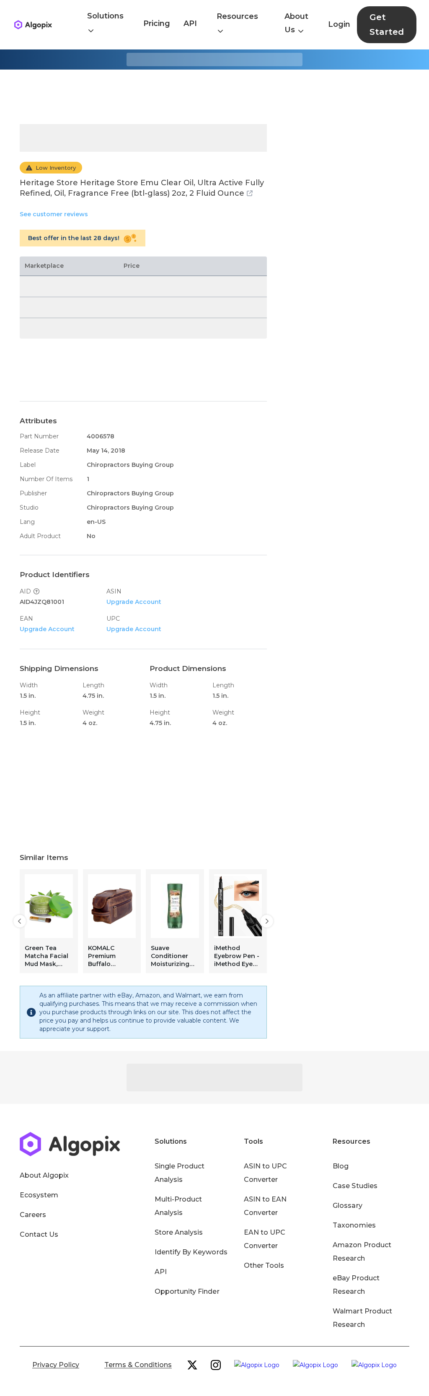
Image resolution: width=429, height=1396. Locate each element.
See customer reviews (54, 214)
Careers (33, 1215)
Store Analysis (179, 1232)
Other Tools (264, 1265)
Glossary (347, 1206)
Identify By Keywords (191, 1252)
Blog (341, 1166)
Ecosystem (39, 1195)
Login (339, 24)
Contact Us (39, 1234)
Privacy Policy (55, 1365)
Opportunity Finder (187, 1291)
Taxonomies (354, 1225)
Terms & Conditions (138, 1365)
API (190, 23)
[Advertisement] (214, 97)
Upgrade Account (133, 602)
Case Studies (355, 1186)
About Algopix (44, 1175)
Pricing (156, 23)
